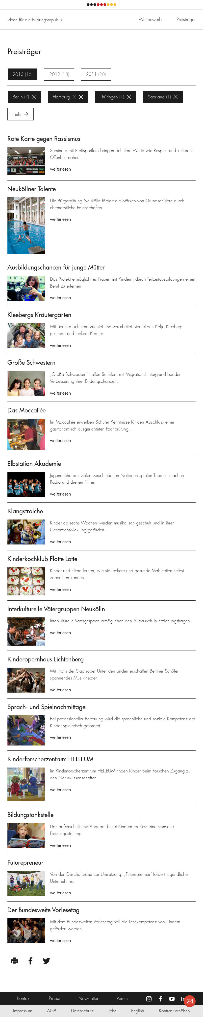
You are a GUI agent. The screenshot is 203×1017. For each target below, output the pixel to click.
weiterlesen (60, 169)
